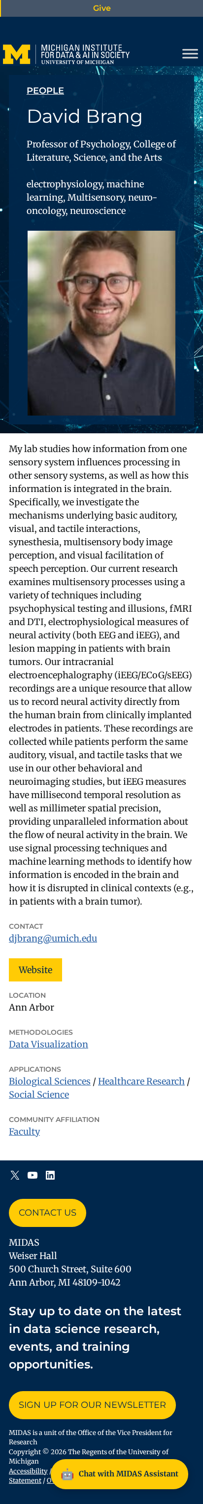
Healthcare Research (141, 1081)
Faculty (24, 1131)
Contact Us (47, 1212)
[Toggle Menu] (190, 54)
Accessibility (28, 1471)
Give (102, 8)
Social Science (39, 1094)
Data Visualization (48, 1044)
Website (35, 970)
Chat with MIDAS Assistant (119, 1474)
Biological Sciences (50, 1081)
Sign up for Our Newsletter (92, 1404)
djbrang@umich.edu (53, 938)
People (45, 90)
